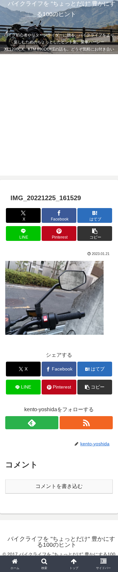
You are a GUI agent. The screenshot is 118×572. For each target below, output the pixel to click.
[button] (94, 233)
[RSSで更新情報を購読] (86, 422)
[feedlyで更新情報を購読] (31, 422)
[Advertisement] (59, 116)
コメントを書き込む (59, 486)
